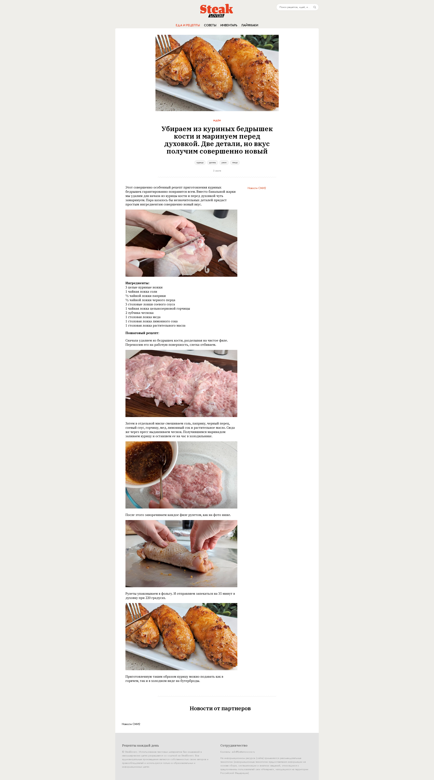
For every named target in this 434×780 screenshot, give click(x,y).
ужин (224, 162)
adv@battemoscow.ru (243, 752)
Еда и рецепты (188, 25)
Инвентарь (228, 25)
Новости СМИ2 (257, 188)
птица (235, 162)
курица (200, 162)
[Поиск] (315, 7)
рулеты (212, 162)
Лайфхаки (249, 25)
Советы (210, 25)
